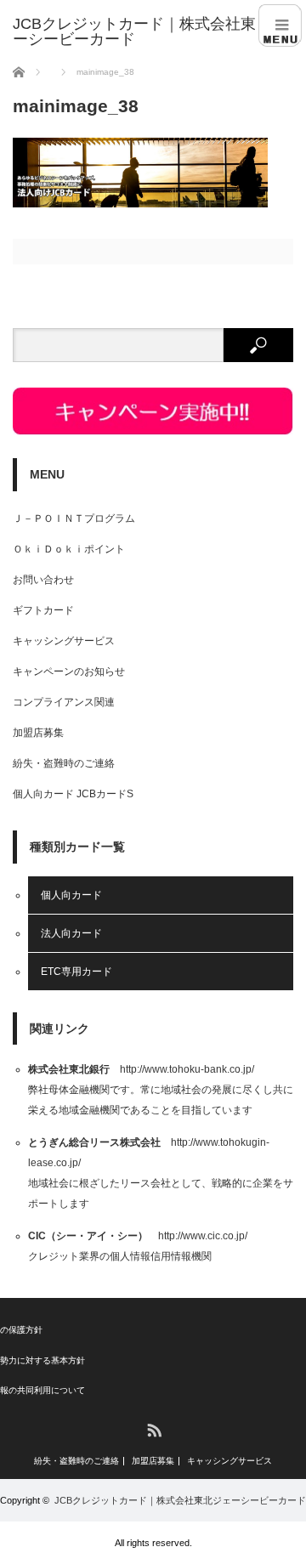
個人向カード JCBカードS (73, 794)
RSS (153, 1429)
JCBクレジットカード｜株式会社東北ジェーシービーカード (180, 1500)
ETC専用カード (76, 972)
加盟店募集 (38, 733)
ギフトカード (43, 610)
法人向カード (71, 933)
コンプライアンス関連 (64, 702)
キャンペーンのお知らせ (69, 671)
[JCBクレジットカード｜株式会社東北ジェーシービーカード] (159, 31)
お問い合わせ (43, 580)
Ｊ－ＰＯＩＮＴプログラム (74, 518)
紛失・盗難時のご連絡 (64, 763)
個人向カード (71, 895)
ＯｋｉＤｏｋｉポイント (69, 549)
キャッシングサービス (64, 641)
